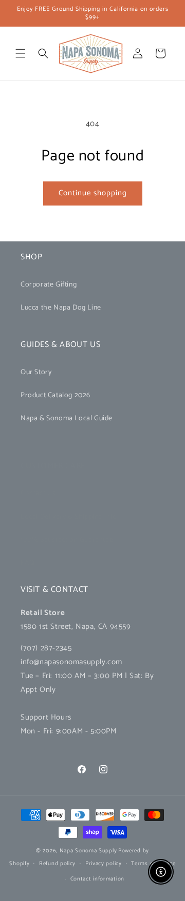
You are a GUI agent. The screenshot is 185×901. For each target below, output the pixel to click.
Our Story (36, 372)
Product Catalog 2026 (55, 395)
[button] (20, 53)
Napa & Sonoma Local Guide (67, 418)
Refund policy (57, 863)
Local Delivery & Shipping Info (69, 517)
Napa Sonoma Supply (88, 850)
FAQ (28, 563)
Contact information (97, 879)
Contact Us (38, 493)
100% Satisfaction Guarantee (67, 540)
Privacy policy (103, 863)
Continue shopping (93, 193)
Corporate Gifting (49, 285)
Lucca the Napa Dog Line (61, 308)
